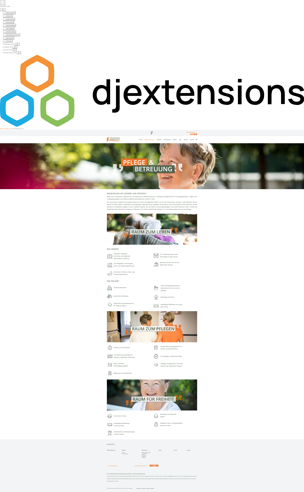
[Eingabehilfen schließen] (4, 9)
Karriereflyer (144, 456)
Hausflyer (143, 454)
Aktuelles (159, 139)
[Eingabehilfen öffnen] (2, 2)
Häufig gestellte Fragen (146, 452)
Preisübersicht (144, 453)
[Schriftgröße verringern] (14, 47)
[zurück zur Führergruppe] (152, 132)
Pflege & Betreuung (149, 139)
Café (180, 139)
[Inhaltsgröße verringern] (16, 44)
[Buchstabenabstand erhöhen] (20, 52)
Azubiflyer (143, 457)
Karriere (186, 139)
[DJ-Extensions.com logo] (152, 126)
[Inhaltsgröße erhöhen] (18, 44)
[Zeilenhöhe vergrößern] (16, 49)
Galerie (175, 139)
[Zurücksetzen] (1, 9)
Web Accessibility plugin (6, 128)
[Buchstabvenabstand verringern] (18, 52)
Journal (123, 452)
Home (140, 139)
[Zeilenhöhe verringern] (13, 49)
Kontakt (192, 139)
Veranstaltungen (125, 453)
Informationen (167, 139)
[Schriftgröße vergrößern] (16, 47)
